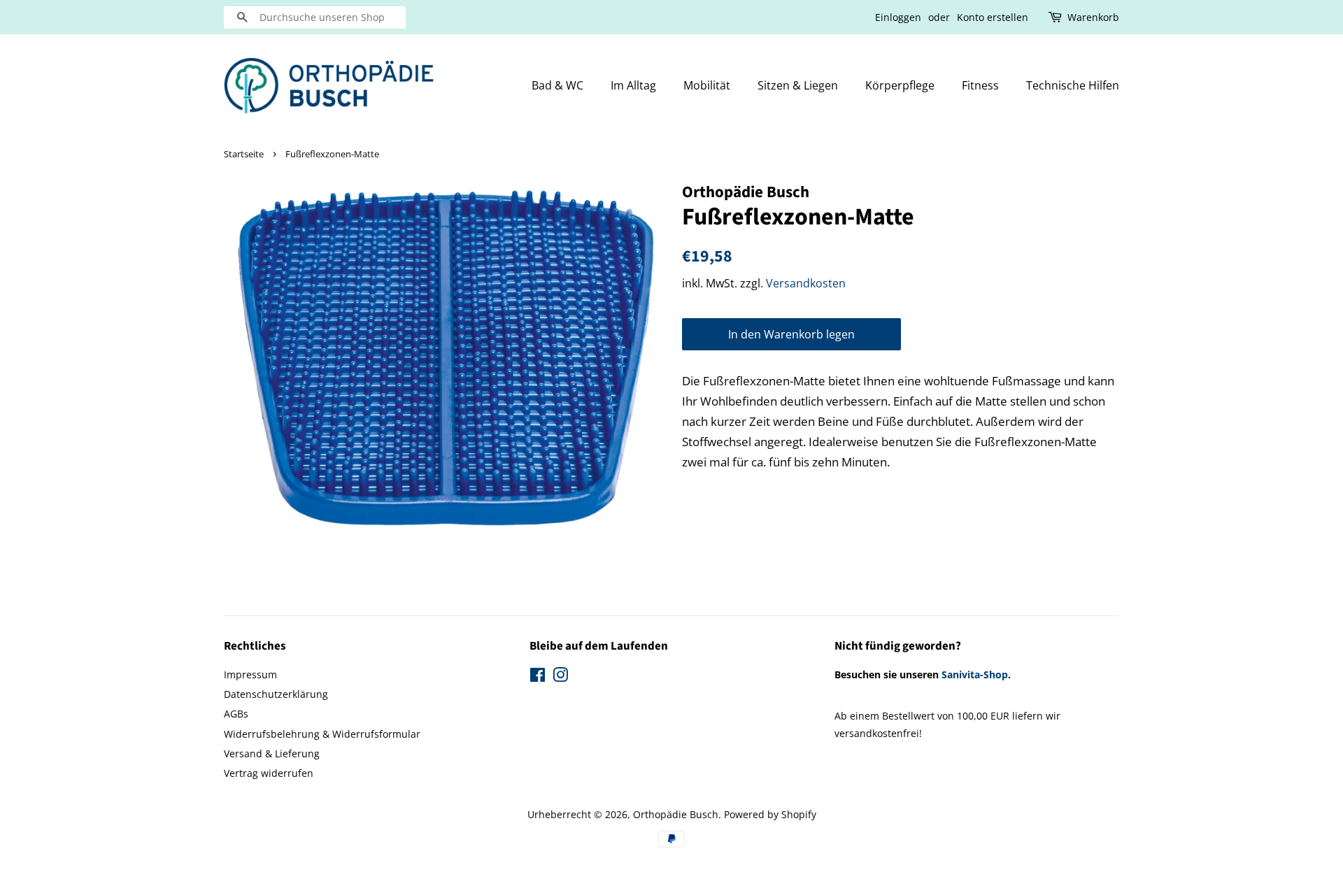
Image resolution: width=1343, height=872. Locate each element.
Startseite (244, 154)
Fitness (980, 85)
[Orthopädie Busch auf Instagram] (560, 677)
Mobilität (706, 85)
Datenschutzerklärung (276, 694)
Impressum (250, 674)
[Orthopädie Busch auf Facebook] (538, 677)
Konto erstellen (992, 17)
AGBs (236, 713)
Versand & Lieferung (272, 753)
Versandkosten (806, 283)
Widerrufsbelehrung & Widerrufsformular (322, 734)
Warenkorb (1093, 17)
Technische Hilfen (1072, 85)
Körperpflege (900, 85)
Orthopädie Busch (675, 814)
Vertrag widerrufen (268, 773)
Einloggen (898, 17)
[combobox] (315, 17)
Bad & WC (557, 85)
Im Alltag (633, 85)
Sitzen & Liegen (798, 85)
